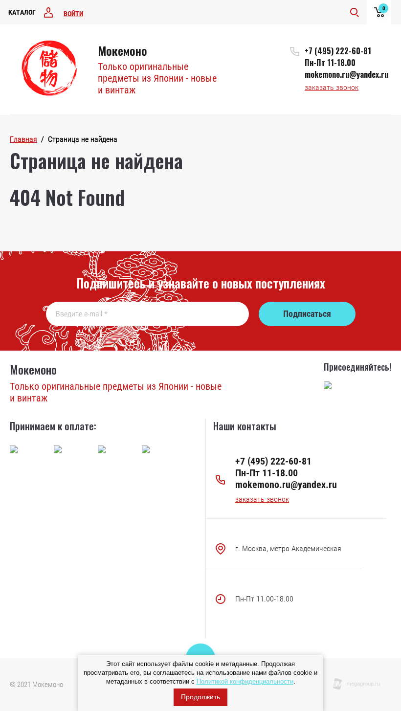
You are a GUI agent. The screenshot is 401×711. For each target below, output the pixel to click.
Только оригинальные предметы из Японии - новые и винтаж (157, 78)
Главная (23, 139)
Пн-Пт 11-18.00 (330, 62)
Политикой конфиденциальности (245, 681)
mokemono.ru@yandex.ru (346, 74)
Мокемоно (122, 50)
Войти (73, 14)
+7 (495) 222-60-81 (338, 51)
